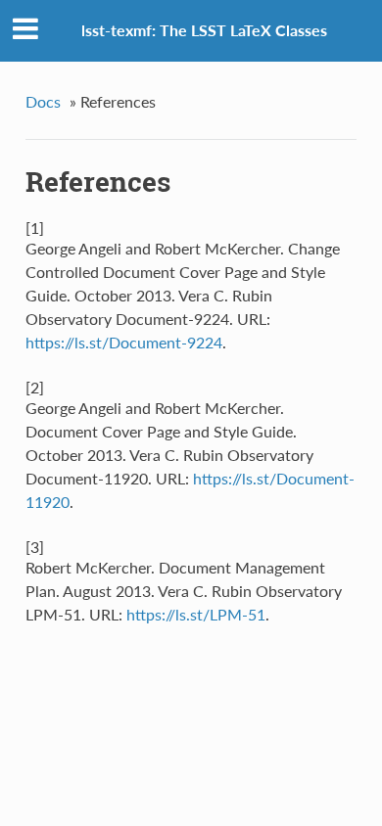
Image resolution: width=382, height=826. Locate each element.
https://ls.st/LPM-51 (195, 614)
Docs (43, 101)
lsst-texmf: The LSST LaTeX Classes (204, 30)
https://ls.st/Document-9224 (123, 342)
